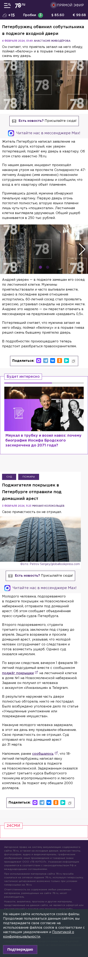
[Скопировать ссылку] (73, 361)
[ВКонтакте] (52, 360)
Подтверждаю (20, 949)
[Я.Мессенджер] (66, 360)
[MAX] (38, 360)
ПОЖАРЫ (29, 477)
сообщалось (43, 753)
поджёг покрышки (18, 673)
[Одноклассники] (59, 360)
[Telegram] (45, 360)
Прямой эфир (70, 5)
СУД (9, 477)
